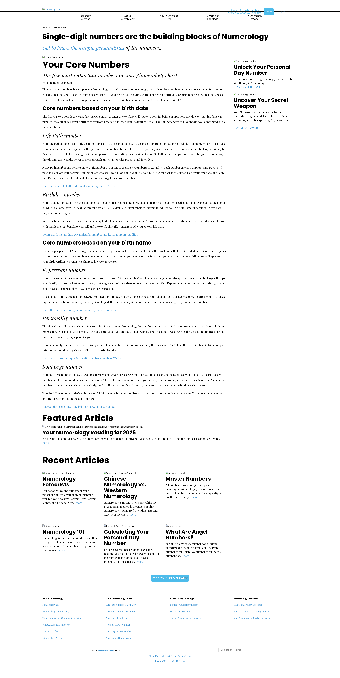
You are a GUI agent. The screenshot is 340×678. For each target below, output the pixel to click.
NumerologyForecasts (255, 17)
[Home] (51, 9)
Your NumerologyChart (170, 17)
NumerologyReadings (212, 17)
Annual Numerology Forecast (185, 617)
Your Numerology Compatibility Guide (61, 617)
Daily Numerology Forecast (248, 604)
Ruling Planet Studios (106, 650)
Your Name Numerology (118, 637)
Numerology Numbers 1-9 (55, 611)
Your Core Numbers (116, 617)
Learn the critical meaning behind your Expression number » (79, 310)
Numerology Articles (53, 637)
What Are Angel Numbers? (56, 624)
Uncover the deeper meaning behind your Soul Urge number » (79, 406)
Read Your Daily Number (170, 578)
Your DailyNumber (85, 17)
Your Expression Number (119, 631)
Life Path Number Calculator (121, 604)
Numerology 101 (50, 604)
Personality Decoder (180, 611)
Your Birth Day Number (118, 624)
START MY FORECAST (247, 87)
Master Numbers (51, 631)
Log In (282, 11)
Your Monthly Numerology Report (251, 611)
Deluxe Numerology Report (184, 604)
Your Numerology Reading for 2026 (252, 617)
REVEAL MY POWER (246, 128)
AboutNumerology (127, 17)
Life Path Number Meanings (120, 611)
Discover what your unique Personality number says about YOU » (81, 358)
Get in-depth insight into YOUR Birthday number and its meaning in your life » (90, 234)
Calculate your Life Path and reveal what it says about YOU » (78, 186)
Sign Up (268, 11)
